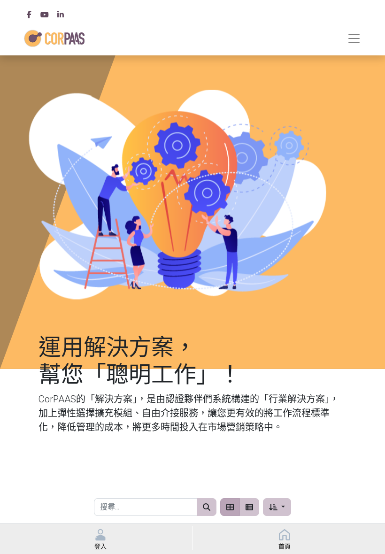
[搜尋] (206, 507)
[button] (277, 507)
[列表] (249, 507)
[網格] (230, 507)
